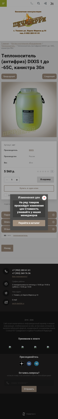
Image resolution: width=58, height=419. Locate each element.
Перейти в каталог (29, 223)
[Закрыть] (44, 198)
